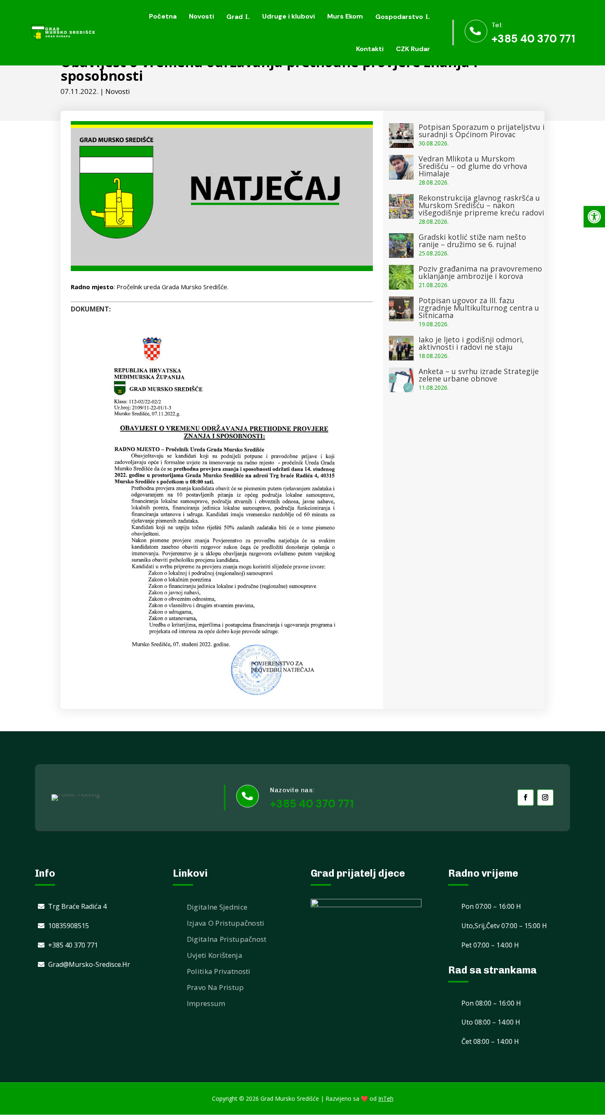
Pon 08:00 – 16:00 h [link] (491, 1003)
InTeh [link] (385, 1098)
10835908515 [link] (68, 925)
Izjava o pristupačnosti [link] (226, 923)
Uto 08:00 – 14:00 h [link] (490, 1022)
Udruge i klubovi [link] (288, 16)
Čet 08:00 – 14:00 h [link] (490, 1041)
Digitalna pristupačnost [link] (227, 939)
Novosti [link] (201, 16)
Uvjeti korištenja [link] (214, 955)
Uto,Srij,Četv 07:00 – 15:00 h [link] (504, 925)
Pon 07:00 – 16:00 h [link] (491, 906)
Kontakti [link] (370, 48)
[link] (594, 216)
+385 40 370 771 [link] (533, 39)
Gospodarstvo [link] (399, 16)
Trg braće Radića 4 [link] (77, 906)
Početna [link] (163, 16)
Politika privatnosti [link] (219, 971)
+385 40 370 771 (312, 804)
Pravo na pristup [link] (215, 987)
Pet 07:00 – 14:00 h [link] (490, 945)
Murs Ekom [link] (345, 16)
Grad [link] (234, 16)
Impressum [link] (206, 1003)
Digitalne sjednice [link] (217, 907)
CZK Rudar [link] (413, 48)
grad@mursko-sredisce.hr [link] (89, 964)
